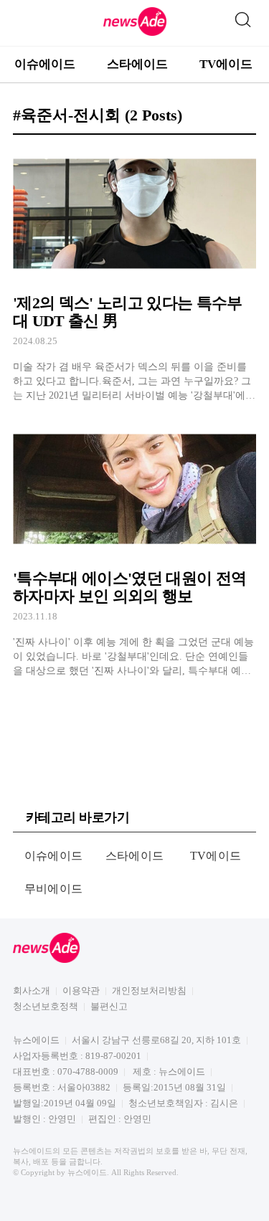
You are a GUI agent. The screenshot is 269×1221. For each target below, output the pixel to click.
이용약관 (81, 990)
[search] (242, 16)
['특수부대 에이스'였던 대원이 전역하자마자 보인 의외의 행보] (134, 550)
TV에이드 (226, 64)
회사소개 (31, 990)
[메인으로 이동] (134, 33)
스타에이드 (137, 64)
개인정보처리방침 (149, 990)
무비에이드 (53, 889)
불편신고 (109, 1006)
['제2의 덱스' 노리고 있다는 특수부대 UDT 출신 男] (134, 274)
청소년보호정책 (45, 1006)
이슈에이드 (44, 64)
